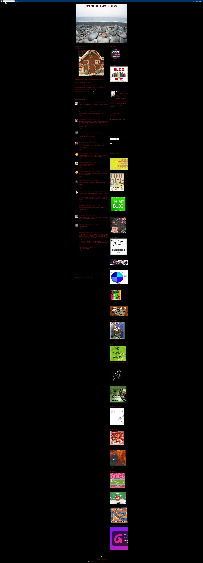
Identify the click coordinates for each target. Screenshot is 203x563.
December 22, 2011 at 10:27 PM (91, 132)
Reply (80, 107)
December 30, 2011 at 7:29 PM (91, 224)
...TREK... (81, 185)
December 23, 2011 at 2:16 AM (89, 142)
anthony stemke (83, 162)
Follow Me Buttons (116, 153)
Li (79, 215)
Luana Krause (82, 171)
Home (91, 274)
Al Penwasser (82, 119)
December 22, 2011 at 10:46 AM (93, 111)
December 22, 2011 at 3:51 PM (93, 119)
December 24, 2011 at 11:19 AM (95, 191)
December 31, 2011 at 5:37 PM (93, 232)
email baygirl (113, 115)
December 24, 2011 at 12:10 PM (93, 205)
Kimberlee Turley (83, 191)
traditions (78, 94)
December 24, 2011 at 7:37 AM (91, 180)
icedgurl (81, 180)
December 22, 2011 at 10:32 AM (96, 102)
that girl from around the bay (101, 6)
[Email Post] (93, 91)
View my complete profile (117, 108)
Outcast (81, 153)
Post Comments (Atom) (87, 277)
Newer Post (78, 274)
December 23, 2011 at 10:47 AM (94, 162)
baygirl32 (120, 91)
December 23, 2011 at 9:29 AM (90, 153)
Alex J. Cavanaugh (83, 102)
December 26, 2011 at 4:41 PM (88, 215)
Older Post (105, 274)
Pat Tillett (81, 132)
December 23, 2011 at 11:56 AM (93, 171)
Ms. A (80, 142)
